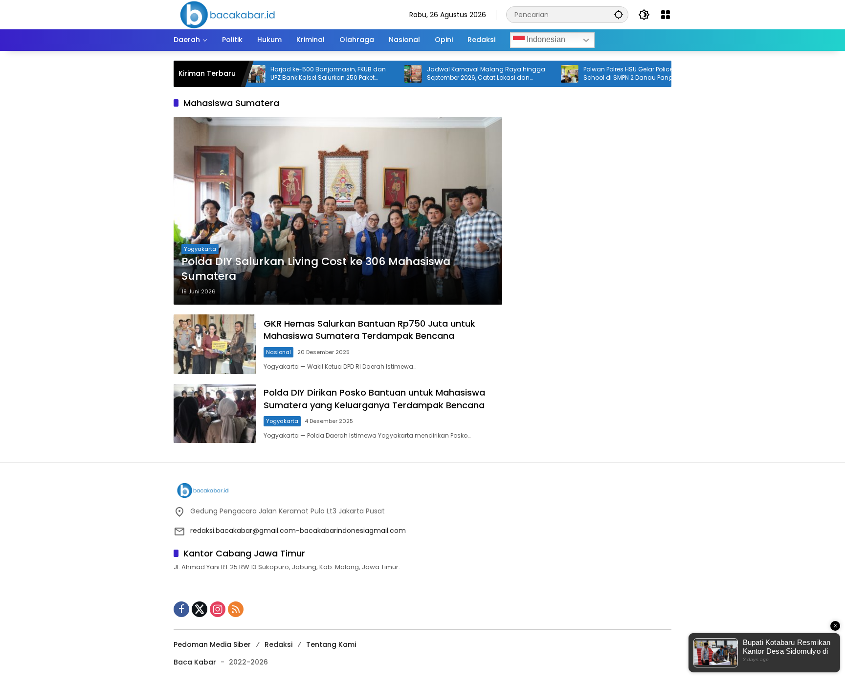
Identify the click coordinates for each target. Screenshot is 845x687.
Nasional (278, 352)
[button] (618, 14)
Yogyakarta (200, 249)
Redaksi (278, 644)
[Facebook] (181, 609)
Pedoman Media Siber (212, 644)
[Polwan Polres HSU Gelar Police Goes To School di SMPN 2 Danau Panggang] (546, 74)
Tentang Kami (331, 644)
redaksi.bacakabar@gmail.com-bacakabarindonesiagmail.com (298, 530)
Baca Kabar (195, 662)
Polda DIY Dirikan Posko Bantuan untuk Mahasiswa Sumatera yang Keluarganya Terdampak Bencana (374, 398)
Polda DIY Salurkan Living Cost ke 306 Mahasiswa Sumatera (315, 269)
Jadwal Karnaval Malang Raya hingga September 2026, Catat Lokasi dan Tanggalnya (462, 74)
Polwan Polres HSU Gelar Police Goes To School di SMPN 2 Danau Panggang (617, 74)
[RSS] (236, 609)
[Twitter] (199, 609)
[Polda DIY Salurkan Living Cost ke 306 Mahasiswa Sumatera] (338, 211)
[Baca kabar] (227, 14)
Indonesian (545, 39)
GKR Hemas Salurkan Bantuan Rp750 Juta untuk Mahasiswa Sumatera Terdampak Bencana (369, 329)
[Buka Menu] (665, 15)
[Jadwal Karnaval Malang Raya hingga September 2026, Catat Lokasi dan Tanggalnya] (390, 74)
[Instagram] (217, 609)
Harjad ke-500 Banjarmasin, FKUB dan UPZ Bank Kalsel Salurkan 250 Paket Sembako (304, 74)
